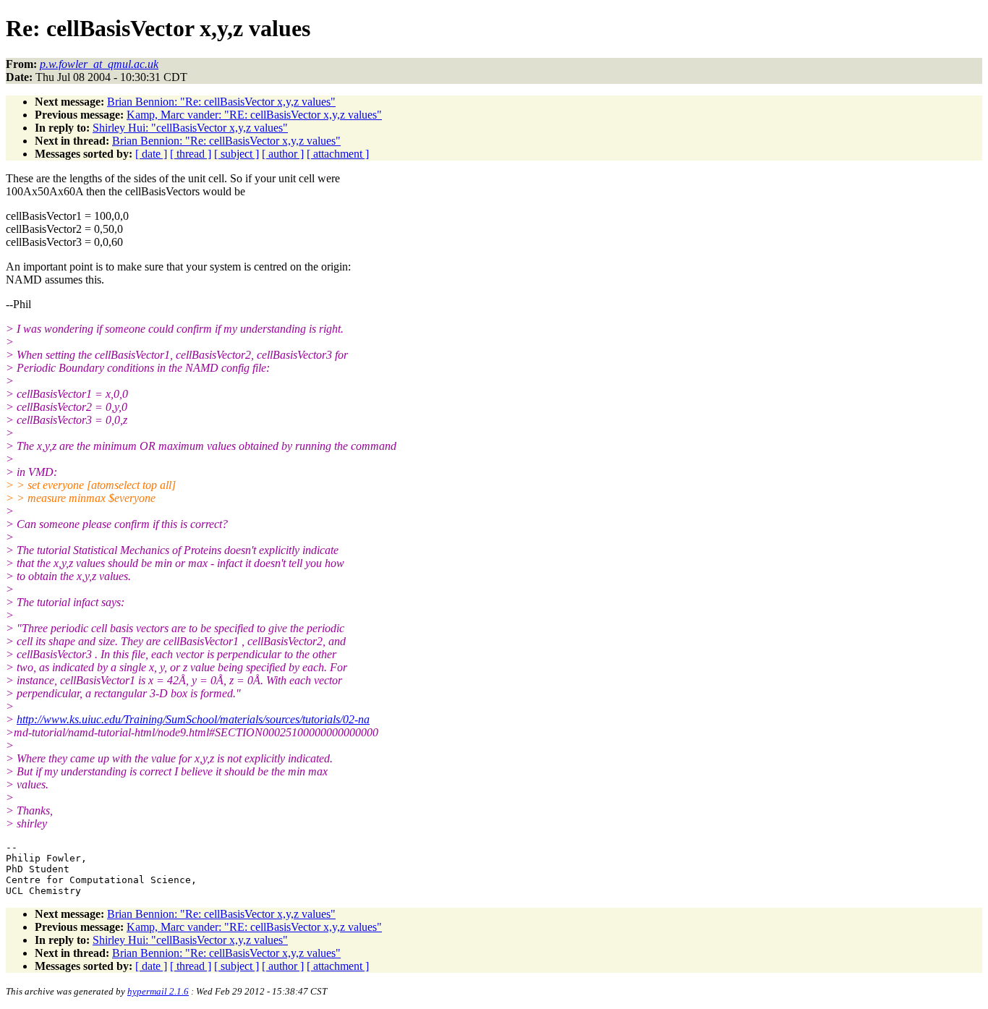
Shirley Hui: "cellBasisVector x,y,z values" (190, 128)
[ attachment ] (338, 154)
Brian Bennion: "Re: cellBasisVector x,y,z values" (221, 101)
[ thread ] (190, 154)
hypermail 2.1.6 (158, 991)
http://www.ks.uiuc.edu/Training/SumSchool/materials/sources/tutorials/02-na (193, 719)
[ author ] (283, 154)
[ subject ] (236, 154)
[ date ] (151, 154)
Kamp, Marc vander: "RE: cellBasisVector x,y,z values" (254, 114)
